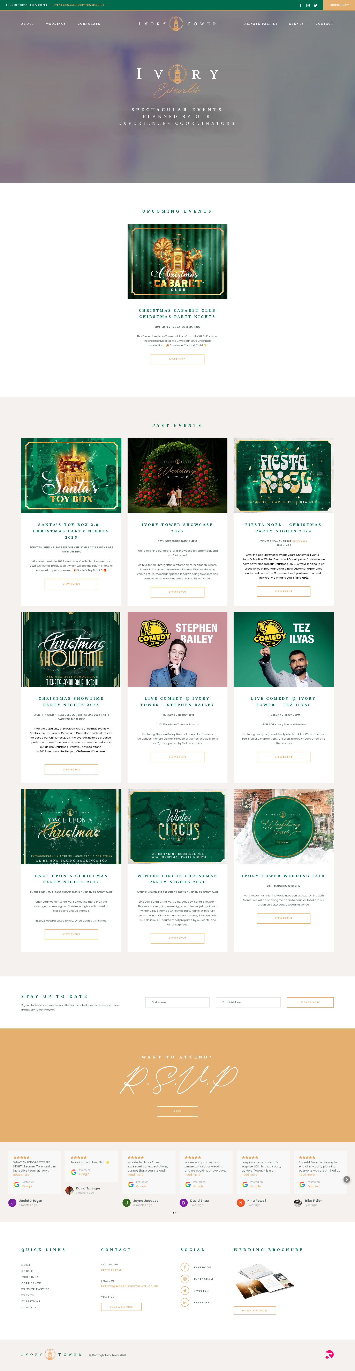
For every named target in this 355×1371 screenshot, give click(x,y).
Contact (325, 23)
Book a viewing (121, 1306)
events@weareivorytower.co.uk (78, 4)
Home (26, 1264)
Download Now (254, 1310)
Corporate (89, 23)
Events (297, 23)
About (28, 23)
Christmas (30, 1301)
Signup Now (310, 1002)
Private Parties (261, 23)
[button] (8, 1179)
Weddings (57, 23)
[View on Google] (12, 1203)
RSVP (177, 1111)
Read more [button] (21, 1175)
